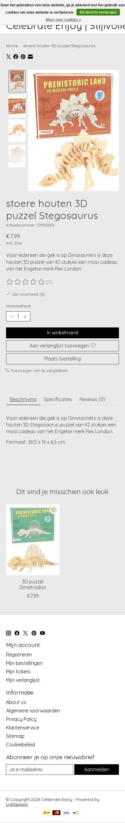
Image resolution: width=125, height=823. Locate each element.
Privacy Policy (21, 719)
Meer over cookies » (63, 20)
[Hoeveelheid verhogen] (25, 316)
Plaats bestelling (62, 359)
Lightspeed (17, 804)
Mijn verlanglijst (23, 680)
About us (16, 702)
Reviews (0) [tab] (92, 399)
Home (12, 45)
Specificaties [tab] (58, 399)
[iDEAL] (47, 813)
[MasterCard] (56, 813)
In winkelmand (62, 333)
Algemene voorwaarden (33, 711)
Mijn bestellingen (24, 663)
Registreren (19, 655)
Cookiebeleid (20, 745)
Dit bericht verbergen (98, 12)
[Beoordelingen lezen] (26, 282)
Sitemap (15, 736)
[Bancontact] (75, 813)
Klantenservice (22, 728)
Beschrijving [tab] (23, 399)
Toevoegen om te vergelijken (39, 370)
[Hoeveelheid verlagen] (12, 316)
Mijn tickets (18, 672)
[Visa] (66, 813)
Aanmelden (96, 769)
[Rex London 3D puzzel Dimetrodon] (32, 539)
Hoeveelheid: (18, 306)
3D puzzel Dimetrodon (32, 584)
